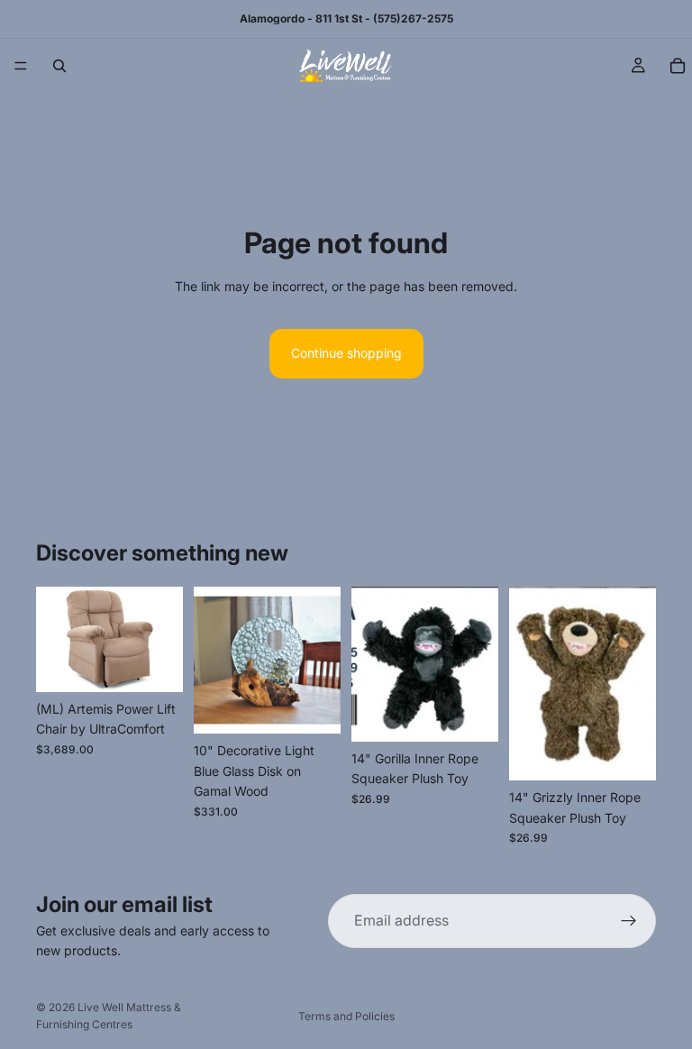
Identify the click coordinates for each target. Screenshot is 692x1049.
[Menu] (20, 66)
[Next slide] (163, 640)
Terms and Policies (346, 1016)
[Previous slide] (56, 640)
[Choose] (155, 664)
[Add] (312, 706)
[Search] (59, 66)
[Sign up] (629, 921)
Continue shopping (346, 352)
